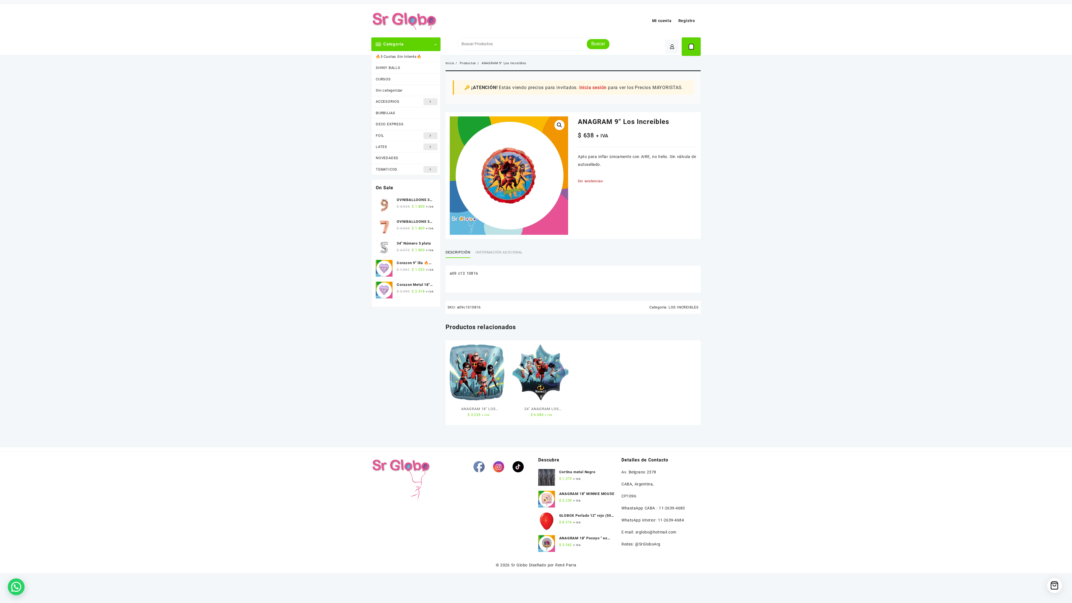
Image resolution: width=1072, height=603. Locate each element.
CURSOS (383, 79)
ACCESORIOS (387, 101)
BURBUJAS (385, 113)
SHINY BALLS (388, 68)
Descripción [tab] (458, 252)
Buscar (598, 43)
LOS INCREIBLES (684, 307)
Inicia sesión (593, 87)
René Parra (565, 565)
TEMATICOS (386, 169)
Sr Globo (519, 565)
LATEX (381, 147)
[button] (559, 125)
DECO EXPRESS (390, 124)
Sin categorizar (389, 90)
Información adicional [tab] (499, 252)
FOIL (380, 135)
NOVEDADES (387, 158)
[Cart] (691, 46)
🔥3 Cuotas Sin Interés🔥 (399, 56)
